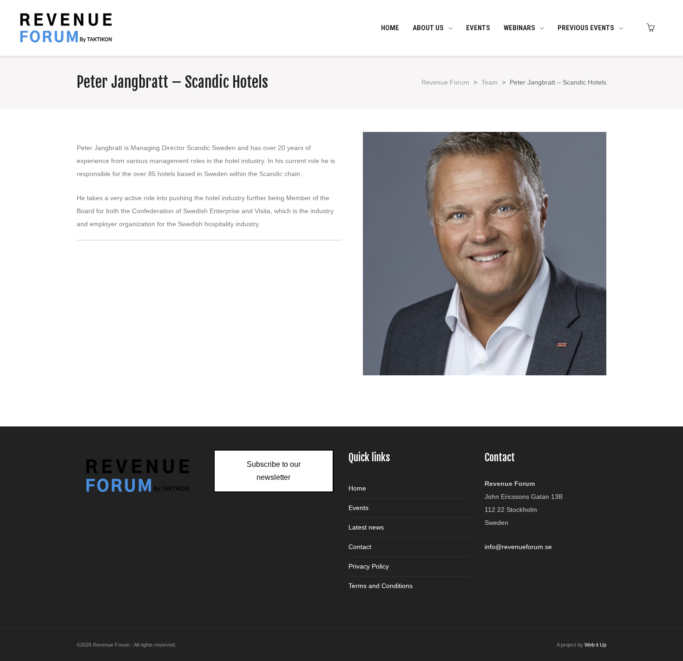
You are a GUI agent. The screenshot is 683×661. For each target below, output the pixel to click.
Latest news (366, 527)
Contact (359, 546)
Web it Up (595, 645)
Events (358, 507)
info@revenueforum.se (518, 546)
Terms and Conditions (380, 585)
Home (357, 488)
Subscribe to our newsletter (274, 470)
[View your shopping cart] (653, 28)
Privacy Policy (368, 566)
